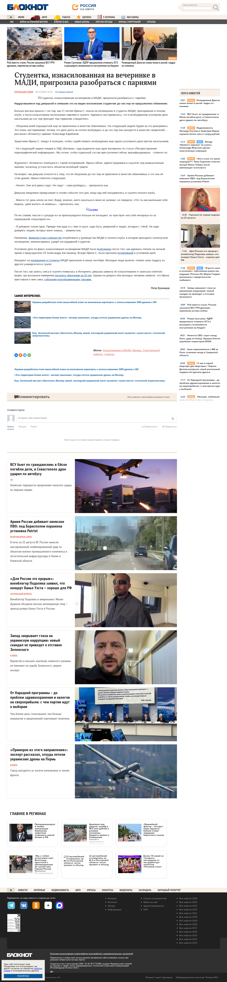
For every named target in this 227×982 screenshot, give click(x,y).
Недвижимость (60, 890)
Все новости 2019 (188, 920)
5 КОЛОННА (109, 17)
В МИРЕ (13, 655)
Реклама (112, 898)
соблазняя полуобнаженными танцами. (68, 279)
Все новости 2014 (188, 939)
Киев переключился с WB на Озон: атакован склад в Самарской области (198, 352)
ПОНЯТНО (23, 976)
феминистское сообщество (45, 237)
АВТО (44, 17)
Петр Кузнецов (160, 288)
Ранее (34, 426)
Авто (78, 890)
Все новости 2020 (188, 917)
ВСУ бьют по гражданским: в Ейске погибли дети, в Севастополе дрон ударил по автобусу (199, 117)
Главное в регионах (28, 813)
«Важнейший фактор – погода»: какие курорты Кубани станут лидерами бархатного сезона (153, 829)
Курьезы (151, 22)
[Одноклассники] (20, 355)
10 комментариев (64, 92)
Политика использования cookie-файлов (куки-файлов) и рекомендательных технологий (91, 954)
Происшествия (23, 92)
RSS (145, 909)
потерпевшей (125, 253)
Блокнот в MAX (61, 22)
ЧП (11, 480)
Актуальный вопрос (21, 594)
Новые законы (82, 22)
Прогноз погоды (104, 22)
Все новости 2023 (188, 906)
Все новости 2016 (188, 931)
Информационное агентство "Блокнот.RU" (197, 977)
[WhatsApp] (29, 355)
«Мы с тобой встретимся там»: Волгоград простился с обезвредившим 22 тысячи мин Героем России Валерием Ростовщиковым (44, 864)
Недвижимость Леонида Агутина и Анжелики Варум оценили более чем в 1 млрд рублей (199, 131)
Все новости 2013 (188, 943)
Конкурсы (107, 890)
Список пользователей (154, 898)
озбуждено (104, 249)
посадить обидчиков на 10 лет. (73, 275)
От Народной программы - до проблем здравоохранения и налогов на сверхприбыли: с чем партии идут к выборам (200, 384)
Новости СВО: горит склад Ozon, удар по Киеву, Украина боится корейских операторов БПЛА (199, 338)
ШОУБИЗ (86, 17)
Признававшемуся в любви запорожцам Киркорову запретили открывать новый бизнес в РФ (45, 830)
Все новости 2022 (188, 909)
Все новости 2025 (188, 898)
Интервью (39, 890)
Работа (66, 17)
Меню (21, 17)
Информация (114, 909)
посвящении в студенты (45, 260)
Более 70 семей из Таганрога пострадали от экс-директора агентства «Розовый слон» (153, 861)
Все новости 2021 (188, 913)
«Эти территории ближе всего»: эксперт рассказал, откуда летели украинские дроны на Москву (86, 317)
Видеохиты (126, 890)
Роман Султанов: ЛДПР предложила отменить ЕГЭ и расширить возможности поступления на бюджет (196, 323)
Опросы (91, 890)
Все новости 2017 (188, 928)
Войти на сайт (150, 902)
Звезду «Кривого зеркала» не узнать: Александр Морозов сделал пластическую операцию (195, 146)
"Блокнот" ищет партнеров (158, 977)
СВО (12, 22)
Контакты (112, 902)
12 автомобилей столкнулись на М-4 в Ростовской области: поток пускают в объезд (99, 860)
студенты (109, 354)
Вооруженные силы (21, 537)
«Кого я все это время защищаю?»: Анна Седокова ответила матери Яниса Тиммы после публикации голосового (200, 163)
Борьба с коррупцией (130, 22)
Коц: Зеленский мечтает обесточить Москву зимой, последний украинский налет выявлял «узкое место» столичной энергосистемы (89, 380)
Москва (136, 350)
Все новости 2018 (188, 924)
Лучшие (22, 426)
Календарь (145, 890)
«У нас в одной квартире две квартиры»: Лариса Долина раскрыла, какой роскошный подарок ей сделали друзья (199, 367)
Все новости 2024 (188, 902)
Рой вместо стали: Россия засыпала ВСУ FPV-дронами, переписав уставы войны (197, 307)
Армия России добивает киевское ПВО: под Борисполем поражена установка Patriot (197, 178)
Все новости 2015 (188, 935)
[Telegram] (25, 355)
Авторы (111, 906)
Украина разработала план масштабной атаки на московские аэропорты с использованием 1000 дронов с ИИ (94, 302)
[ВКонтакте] (16, 355)
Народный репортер (169, 890)
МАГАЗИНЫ (133, 17)
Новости (22, 890)
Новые (10, 426)
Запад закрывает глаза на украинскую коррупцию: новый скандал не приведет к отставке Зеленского (197, 292)
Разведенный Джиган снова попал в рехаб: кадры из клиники (199, 103)
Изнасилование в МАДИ (117, 350)
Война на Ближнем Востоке (34, 22)
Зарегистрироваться (153, 906)
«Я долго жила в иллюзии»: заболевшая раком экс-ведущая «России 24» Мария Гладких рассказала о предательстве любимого (200, 274)
